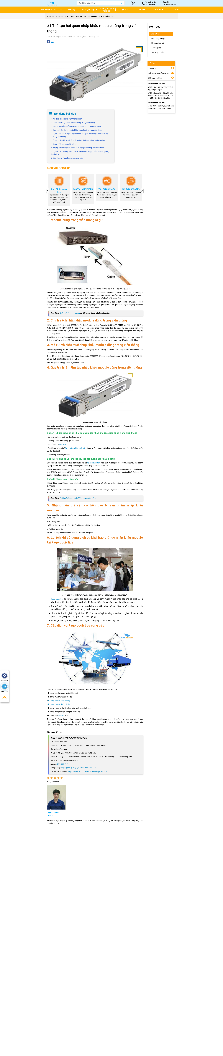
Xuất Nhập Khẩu (93, 37)
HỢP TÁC (124, 10)
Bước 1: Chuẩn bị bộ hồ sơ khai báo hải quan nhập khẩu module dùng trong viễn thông (80, 135)
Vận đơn (62, 444)
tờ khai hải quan (93, 463)
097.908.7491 (63, 764)
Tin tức (60, 16)
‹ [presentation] (48, 190)
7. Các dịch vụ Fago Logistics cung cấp (67, 158)
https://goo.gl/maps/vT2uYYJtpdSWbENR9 (78, 768)
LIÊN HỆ (176, 10)
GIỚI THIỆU (72, 10)
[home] (52, 3)
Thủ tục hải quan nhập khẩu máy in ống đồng (78, 498)
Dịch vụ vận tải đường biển (59, 704)
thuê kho (61, 715)
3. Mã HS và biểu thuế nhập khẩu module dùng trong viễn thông (76, 126)
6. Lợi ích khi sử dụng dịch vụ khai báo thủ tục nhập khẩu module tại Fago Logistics (80, 152)
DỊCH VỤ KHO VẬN (88, 10)
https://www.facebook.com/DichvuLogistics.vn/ (87, 771)
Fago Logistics (57, 599)
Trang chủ (50, 16)
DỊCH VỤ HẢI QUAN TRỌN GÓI (107, 10)
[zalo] (52, 41)
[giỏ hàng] (133, 3)
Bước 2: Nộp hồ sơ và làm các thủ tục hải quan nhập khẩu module (79, 140)
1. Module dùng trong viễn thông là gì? (66, 119)
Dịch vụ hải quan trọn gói (70, 313)
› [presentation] (142, 190)
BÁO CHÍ (158, 10)
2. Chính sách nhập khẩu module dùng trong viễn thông (73, 122)
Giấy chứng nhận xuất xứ (75, 448)
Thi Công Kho (81, 37)
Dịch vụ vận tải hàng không (59, 700)
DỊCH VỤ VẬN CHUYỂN (49, 10)
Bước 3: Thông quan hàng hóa (64, 144)
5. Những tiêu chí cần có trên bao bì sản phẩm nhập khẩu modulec (77, 148)
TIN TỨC (142, 10)
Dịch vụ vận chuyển (54, 37)
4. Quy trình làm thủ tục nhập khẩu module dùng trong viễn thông (76, 130)
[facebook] (48, 41)
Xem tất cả (155, 34)
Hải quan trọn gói (68, 37)
